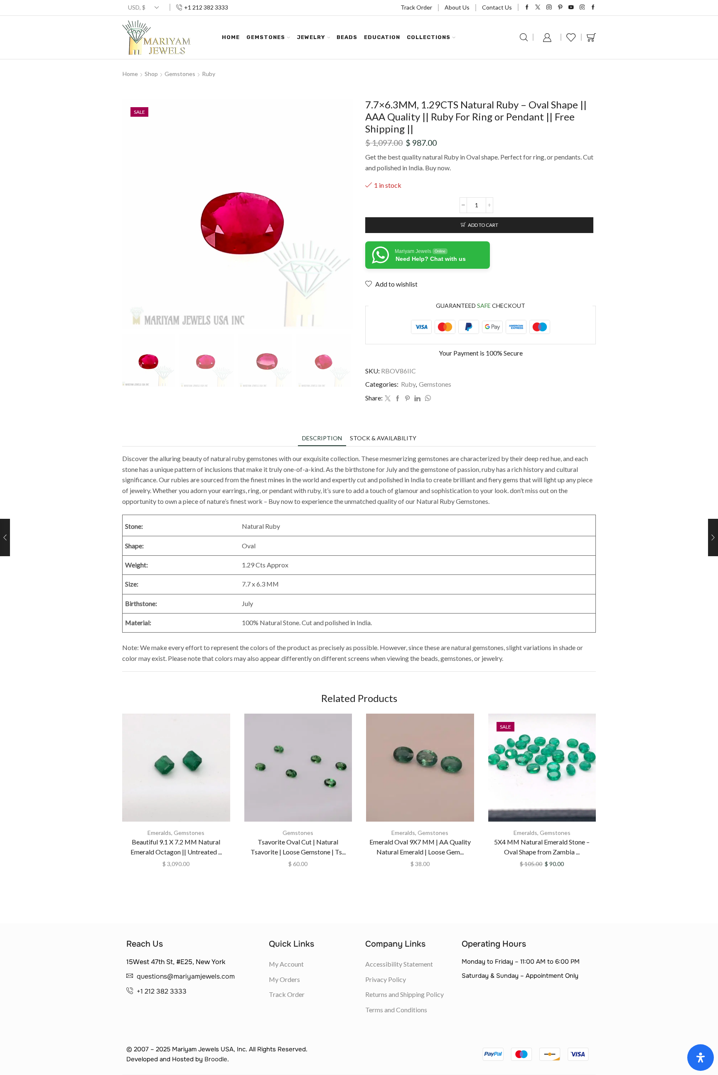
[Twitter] (538, 8)
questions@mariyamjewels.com (186, 976)
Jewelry (311, 37)
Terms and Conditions (396, 1010)
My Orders (284, 979)
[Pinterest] (560, 8)
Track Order (416, 7)
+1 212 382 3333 (162, 991)
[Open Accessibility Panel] (700, 1057)
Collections (428, 37)
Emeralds (159, 832)
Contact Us (497, 7)
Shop (151, 73)
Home (231, 37)
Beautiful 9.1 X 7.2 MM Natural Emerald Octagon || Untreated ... (176, 847)
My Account (286, 964)
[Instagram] (549, 8)
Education (382, 37)
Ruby (208, 73)
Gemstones (180, 73)
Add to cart (483, 225)
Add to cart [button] (176, 770)
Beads (347, 37)
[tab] (322, 438)
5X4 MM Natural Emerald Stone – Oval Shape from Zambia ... (542, 847)
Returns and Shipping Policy (404, 994)
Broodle (215, 1059)
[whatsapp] (427, 398)
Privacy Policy (385, 979)
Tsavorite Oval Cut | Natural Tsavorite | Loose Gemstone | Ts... (298, 847)
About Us (457, 7)
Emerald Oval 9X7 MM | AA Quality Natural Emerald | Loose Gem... (420, 847)
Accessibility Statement (399, 964)
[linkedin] (417, 398)
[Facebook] (527, 8)
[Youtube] (571, 8)
